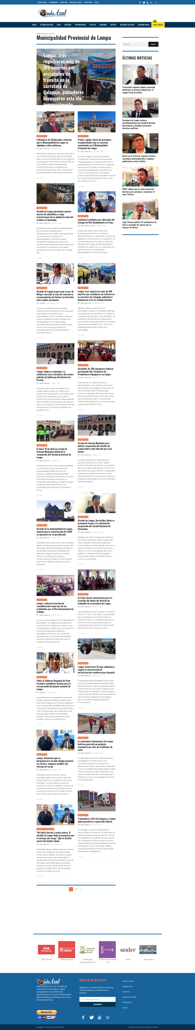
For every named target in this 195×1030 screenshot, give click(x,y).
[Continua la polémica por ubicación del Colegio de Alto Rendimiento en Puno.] (93, 202)
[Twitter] (143, 2)
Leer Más (39, 178)
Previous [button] (40, 93)
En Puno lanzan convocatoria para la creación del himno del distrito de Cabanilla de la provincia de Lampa (95, 600)
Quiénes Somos (128, 981)
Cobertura (126, 992)
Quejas (125, 1008)
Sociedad (51, 829)
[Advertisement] (114, 13)
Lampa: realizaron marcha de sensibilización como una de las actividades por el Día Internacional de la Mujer (55, 607)
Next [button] (112, 93)
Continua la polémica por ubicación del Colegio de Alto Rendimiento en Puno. (96, 221)
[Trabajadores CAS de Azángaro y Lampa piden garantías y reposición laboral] (93, 801)
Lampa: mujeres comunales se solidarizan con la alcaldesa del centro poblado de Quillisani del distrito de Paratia (55, 375)
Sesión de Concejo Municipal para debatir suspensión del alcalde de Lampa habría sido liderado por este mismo (95, 447)
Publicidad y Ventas (129, 997)
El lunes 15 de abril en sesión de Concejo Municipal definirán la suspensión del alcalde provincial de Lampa (54, 453)
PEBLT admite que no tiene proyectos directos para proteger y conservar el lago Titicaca (138, 192)
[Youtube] (147, 2)
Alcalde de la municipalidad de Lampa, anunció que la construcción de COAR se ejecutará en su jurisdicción (55, 531)
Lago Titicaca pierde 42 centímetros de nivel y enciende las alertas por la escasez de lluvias (139, 225)
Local (39, 136)
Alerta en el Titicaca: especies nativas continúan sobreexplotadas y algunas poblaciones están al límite (138, 158)
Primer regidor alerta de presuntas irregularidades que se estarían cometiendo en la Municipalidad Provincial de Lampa (94, 144)
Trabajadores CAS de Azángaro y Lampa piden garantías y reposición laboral (96, 820)
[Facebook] (140, 2)
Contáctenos (127, 1002)
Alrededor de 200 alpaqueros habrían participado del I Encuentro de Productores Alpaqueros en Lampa (95, 371)
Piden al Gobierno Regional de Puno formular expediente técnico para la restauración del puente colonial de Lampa (54, 685)
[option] (67, 77)
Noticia (44, 136)
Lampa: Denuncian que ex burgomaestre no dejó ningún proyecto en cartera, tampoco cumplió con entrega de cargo (55, 762)
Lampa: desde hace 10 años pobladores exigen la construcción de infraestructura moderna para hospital (96, 669)
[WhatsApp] (151, 2)
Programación (127, 986)
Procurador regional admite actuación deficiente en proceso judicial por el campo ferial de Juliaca (138, 90)
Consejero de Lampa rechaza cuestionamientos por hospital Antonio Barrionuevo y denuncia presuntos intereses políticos (138, 124)
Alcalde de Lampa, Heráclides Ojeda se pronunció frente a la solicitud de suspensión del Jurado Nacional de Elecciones (96, 524)
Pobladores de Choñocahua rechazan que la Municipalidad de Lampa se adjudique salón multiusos (54, 142)
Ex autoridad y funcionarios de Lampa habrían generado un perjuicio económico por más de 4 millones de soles (95, 745)
